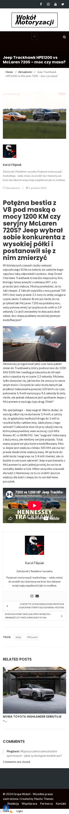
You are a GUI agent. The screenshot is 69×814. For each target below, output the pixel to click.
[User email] (37, 596)
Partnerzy (46, 803)
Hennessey (23, 473)
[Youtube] (55, 4)
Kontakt (61, 803)
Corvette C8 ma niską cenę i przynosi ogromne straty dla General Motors (41, 606)
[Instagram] (48, 4)
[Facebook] (41, 4)
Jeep (18, 637)
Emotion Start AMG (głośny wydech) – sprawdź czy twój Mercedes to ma (28, 616)
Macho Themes (43, 798)
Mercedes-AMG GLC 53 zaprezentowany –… (20, 719)
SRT (48, 282)
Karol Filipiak (12, 165)
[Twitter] (62, 4)
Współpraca (29, 803)
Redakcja (13, 803)
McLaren (32, 637)
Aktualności (13, 188)
